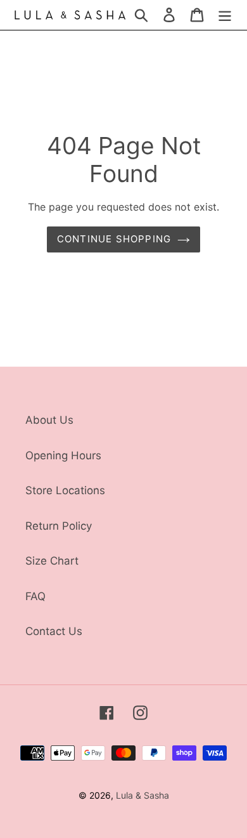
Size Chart (52, 560)
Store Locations (65, 490)
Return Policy (58, 526)
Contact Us (53, 631)
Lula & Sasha (142, 795)
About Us (49, 420)
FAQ (35, 596)
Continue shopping (114, 239)
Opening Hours (63, 455)
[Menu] (225, 15)
